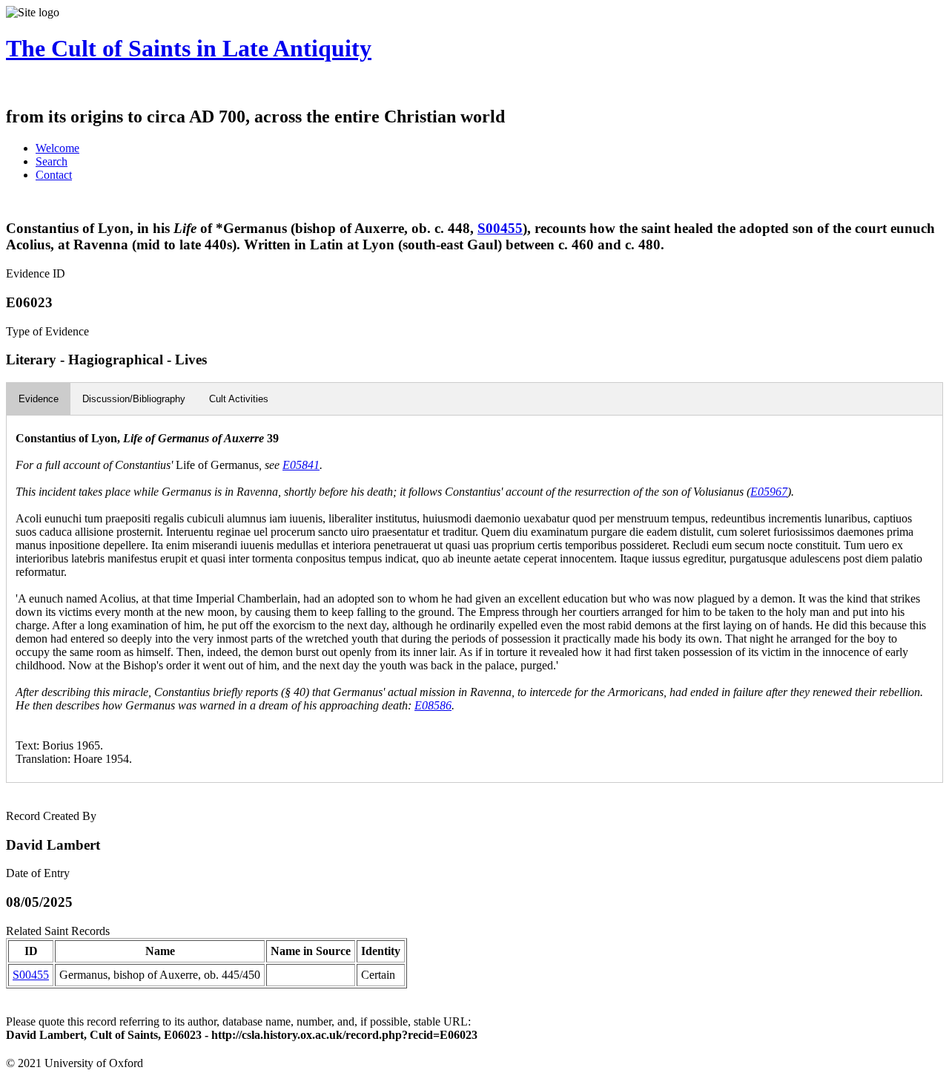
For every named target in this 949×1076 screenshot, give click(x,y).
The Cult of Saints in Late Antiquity (188, 48)
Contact (54, 174)
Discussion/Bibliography (133, 398)
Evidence (39, 398)
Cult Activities (238, 398)
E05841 (301, 465)
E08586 (433, 705)
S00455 (500, 228)
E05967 (768, 491)
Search (51, 161)
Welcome (57, 148)
